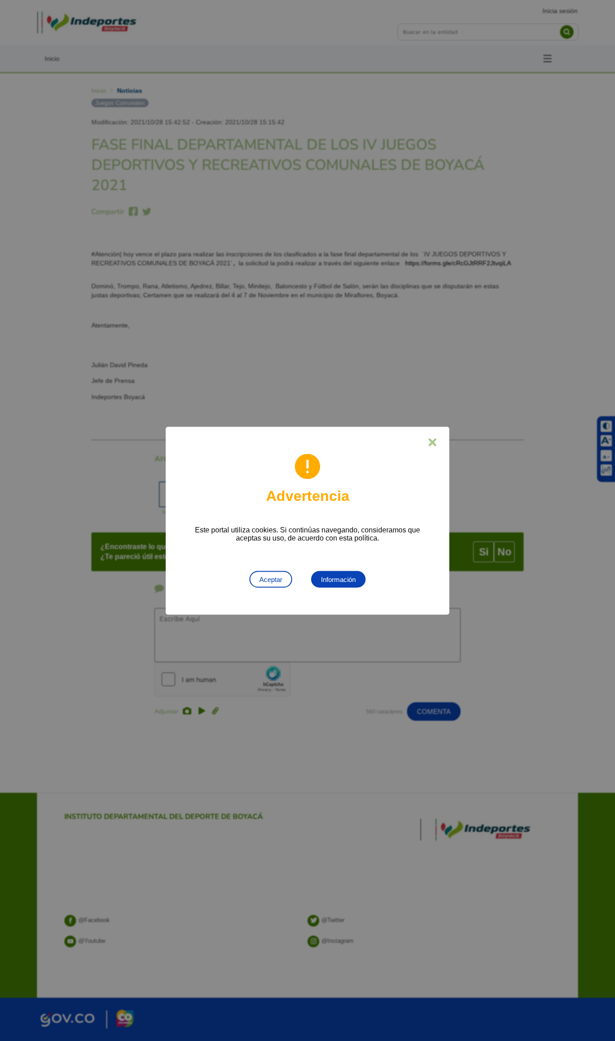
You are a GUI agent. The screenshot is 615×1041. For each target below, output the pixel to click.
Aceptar (270, 579)
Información (338, 579)
